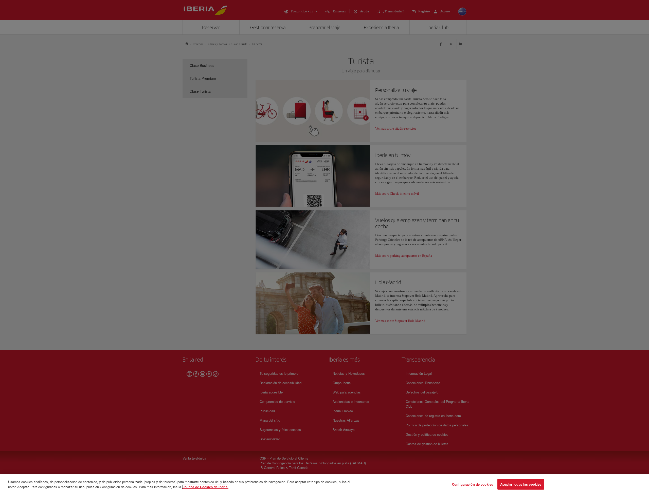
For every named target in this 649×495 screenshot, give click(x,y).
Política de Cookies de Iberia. (205, 486)
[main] (324, 484)
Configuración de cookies (472, 484)
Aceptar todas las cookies (520, 484)
